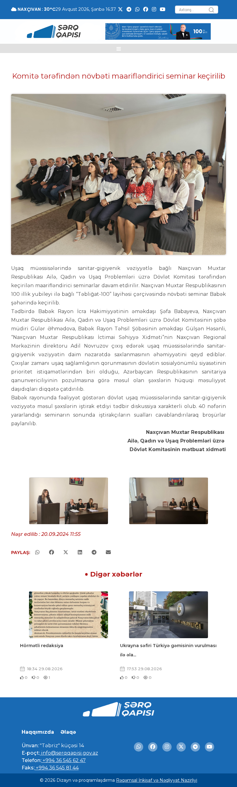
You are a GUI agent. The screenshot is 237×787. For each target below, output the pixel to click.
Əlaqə (68, 732)
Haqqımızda (38, 732)
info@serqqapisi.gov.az (69, 753)
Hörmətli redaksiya (41, 645)
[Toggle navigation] (119, 48)
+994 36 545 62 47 (63, 760)
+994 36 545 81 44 (57, 768)
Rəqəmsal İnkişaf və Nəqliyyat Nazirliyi (156, 780)
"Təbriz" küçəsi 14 (61, 745)
